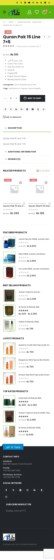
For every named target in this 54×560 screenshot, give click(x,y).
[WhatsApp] (49, 3)
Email (32, 109)
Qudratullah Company (18, 88)
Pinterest (27, 109)
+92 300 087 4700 (11, 477)
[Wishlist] (36, 12)
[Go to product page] (9, 242)
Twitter (10, 109)
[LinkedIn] (37, 3)
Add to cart (34, 98)
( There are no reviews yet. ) (28, 46)
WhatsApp (43, 109)
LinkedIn (16, 109)
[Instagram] (33, 3)
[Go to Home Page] (4, 22)
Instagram (27, 490)
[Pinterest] (25, 3)
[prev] (44, 37)
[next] (49, 37)
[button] (5, 12)
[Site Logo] (14, 12)
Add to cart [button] (20, 182)
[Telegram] (45, 3)
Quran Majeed (20, 84)
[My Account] (29, 12)
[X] (21, 3)
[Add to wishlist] (24, 203)
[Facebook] (17, 3)
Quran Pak (31, 84)
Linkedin (35, 490)
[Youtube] (29, 3)
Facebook (5, 109)
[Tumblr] (41, 3)
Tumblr (38, 109)
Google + (21, 109)
